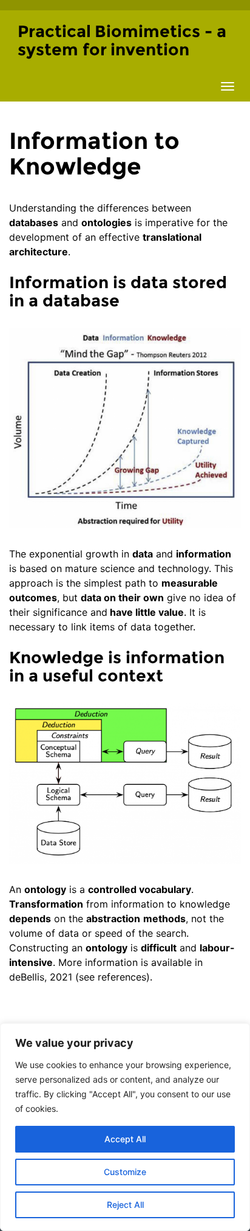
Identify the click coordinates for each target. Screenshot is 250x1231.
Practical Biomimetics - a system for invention (122, 40)
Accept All (125, 1139)
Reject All (125, 1204)
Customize (125, 1172)
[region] (125, 1127)
